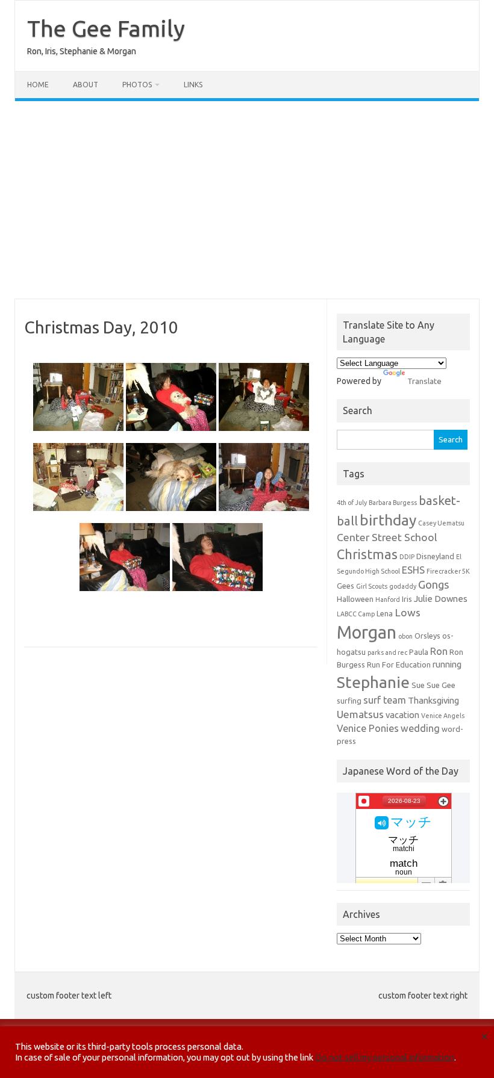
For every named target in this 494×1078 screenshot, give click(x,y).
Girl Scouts (371, 586)
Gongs (433, 584)
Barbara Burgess (393, 502)
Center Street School (387, 537)
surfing (349, 700)
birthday (388, 520)
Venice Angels (442, 715)
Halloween (355, 599)
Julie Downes (440, 598)
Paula (418, 652)
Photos (137, 84)
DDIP (406, 556)
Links (193, 84)
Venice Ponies (368, 728)
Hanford (387, 599)
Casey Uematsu (441, 523)
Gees (345, 585)
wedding (420, 728)
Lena (385, 613)
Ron (439, 651)
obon (405, 636)
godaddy (402, 586)
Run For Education (399, 664)
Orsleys (427, 635)
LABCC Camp (356, 614)
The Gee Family (106, 28)
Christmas (367, 554)
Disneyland (435, 556)
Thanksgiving (433, 700)
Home (38, 84)
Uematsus (360, 714)
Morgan (366, 632)
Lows (408, 612)
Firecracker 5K (448, 571)
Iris (407, 599)
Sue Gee (441, 685)
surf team (384, 700)
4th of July (352, 502)
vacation (402, 715)
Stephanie (373, 682)
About (85, 84)
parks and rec (387, 652)
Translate (424, 381)
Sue (418, 685)
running (447, 664)
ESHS (413, 570)
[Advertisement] (247, 200)
